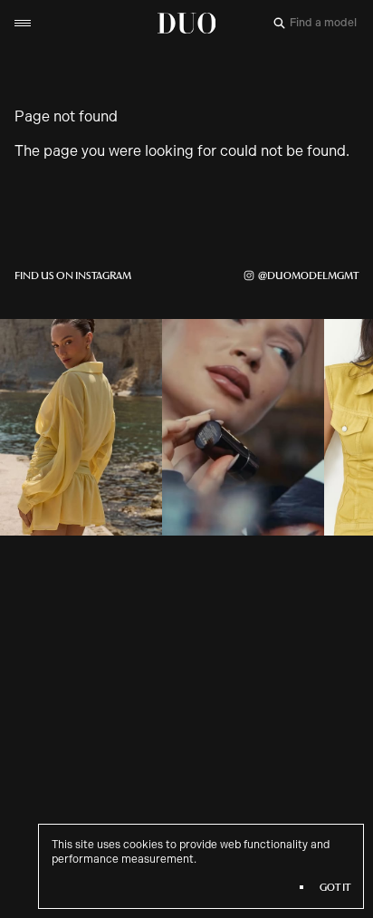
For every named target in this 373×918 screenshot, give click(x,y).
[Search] (279, 23)
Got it (335, 887)
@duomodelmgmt (308, 275)
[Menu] (22, 23)
